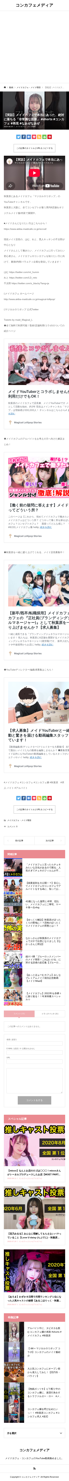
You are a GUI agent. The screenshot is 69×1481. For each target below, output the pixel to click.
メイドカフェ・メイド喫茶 (26, 126)
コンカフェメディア (34, 5)
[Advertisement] (34, 46)
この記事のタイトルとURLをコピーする (34, 148)
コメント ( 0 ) (19, 1014)
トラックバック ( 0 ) (50, 1014)
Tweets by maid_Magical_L (18, 319)
